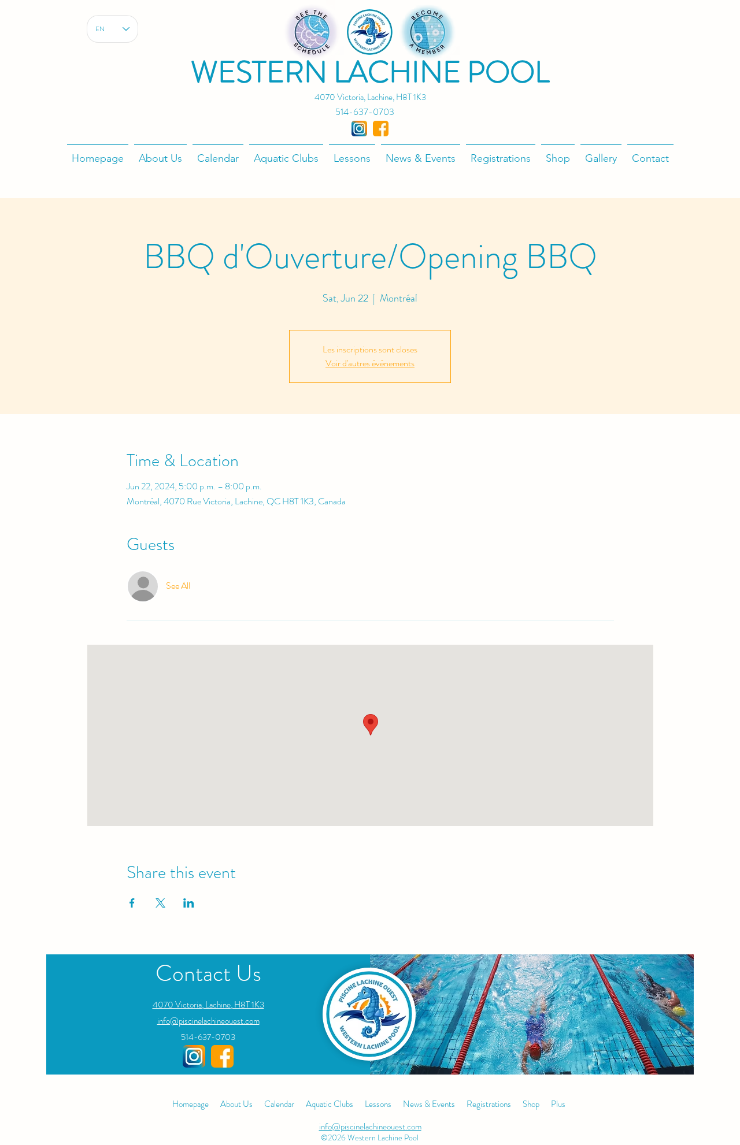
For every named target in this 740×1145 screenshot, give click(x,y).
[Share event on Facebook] (132, 903)
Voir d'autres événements (370, 363)
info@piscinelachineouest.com (208, 1020)
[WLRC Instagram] (194, 1056)
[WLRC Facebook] (222, 1056)
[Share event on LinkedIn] (188, 903)
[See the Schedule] (312, 32)
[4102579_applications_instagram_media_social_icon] (359, 128)
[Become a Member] (427, 32)
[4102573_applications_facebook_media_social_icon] (380, 128)
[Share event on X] (160, 903)
